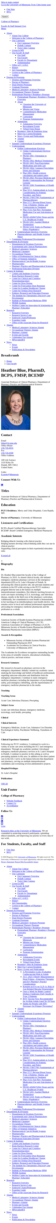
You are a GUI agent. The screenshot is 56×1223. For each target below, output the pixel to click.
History (15, 901)
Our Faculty (12, 363)
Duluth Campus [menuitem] (24, 45)
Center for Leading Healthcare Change (28, 1158)
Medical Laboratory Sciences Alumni (28, 1197)
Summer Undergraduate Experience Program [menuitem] (31, 143)
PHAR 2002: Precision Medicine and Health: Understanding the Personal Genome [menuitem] (39, 180)
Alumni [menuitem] (20, 138)
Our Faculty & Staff (20, 886)
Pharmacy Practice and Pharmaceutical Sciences (32, 1136)
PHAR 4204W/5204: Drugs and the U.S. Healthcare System (38, 1088)
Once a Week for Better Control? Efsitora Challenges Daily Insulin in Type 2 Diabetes (38, 994)
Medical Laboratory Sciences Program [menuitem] (28, 89)
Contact (15, 908)
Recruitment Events (31, 959)
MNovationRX (18, 1210)
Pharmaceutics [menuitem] (18, 264)
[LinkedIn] (28, 485)
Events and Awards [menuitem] (20, 335)
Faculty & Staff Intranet (11, 26)
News (9, 1212)
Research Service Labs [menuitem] (22, 315)
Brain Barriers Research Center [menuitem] (25, 276)
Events (15, 1217)
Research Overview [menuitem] (20, 313)
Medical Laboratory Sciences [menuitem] (24, 249)
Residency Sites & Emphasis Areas (32, 964)
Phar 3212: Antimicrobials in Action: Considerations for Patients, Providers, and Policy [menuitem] (38, 192)
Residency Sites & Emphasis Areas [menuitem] (32, 131)
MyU (9, 12)
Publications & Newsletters (23, 1219)
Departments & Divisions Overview (27, 1114)
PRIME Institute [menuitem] (19, 303)
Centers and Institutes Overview (25, 1143)
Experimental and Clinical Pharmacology (29, 1116)
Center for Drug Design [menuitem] (22, 283)
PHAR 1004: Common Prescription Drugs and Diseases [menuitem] (38, 169)
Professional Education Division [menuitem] (26, 268)
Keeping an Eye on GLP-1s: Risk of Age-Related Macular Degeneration (38, 987)
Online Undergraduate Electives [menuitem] (31, 148)
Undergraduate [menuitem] (18, 146)
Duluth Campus (24, 878)
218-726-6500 (7, 453)
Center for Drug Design (22, 1153)
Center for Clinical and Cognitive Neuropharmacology (26, 1149)
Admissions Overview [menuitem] (32, 124)
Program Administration (33, 952)
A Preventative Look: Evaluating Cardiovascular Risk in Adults (37, 973)
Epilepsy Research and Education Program (30, 1163)
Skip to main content (10, 2)
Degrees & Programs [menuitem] (15, 77)
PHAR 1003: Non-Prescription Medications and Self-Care (36, 1034)
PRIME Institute (19, 1173)
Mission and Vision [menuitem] (31, 109)
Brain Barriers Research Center (25, 1146)
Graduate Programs (20, 920)
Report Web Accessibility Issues (26, 862)
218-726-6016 (7, 448)
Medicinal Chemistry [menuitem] (21, 251)
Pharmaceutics (18, 1134)
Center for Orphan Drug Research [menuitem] (26, 291)
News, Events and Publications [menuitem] (30, 136)
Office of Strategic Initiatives (24, 1129)
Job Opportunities (19, 903)
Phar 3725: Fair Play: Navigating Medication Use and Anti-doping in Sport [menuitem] (38, 212)
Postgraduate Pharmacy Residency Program (30, 928)
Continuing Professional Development (28, 1109)
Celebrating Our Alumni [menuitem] (22, 337)
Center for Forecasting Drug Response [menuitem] (28, 286)
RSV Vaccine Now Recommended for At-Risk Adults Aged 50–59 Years (39, 1000)
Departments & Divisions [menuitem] (17, 241)
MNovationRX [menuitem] (18, 340)
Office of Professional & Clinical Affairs (29, 1126)
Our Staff (21, 888)
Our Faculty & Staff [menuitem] (20, 53)
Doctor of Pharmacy (20, 915)
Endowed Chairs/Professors (24, 1187)
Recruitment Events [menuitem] (31, 126)
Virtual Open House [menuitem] (31, 129)
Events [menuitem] (15, 347)
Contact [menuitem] (15, 75)
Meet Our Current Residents (29, 967)
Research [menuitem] (10, 310)
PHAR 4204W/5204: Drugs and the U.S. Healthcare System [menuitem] (38, 218)
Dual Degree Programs (22, 918)
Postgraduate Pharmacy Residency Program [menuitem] (30, 94)
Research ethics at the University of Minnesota (21, 831)
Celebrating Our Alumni (22, 1207)
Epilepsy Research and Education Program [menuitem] (30, 293)
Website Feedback (14, 801)
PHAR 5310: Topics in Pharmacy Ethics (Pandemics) (37, 1098)
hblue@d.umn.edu (9, 443)
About (9, 866)
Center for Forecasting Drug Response (28, 1156)
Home (9, 361)
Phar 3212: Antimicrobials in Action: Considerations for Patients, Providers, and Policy (38, 1062)
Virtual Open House (31, 962)
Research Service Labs (22, 1185)
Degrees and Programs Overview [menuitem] (26, 80)
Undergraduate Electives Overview (32, 1102)
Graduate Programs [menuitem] (20, 87)
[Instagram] (28, 819)
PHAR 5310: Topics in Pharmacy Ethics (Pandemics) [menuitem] (37, 228)
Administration (23, 896)
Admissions (22, 954)
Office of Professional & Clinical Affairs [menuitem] (29, 256)
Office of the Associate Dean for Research (30, 1192)
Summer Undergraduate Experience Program (31, 1013)
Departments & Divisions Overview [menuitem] (27, 244)
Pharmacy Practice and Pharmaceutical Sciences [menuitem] (32, 266)
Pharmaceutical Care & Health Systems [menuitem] (29, 261)
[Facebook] (28, 816)
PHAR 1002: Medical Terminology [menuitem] (38, 161)
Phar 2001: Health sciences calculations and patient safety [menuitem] (35, 174)
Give (24, 26)
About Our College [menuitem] (20, 35)
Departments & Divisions (17, 1111)
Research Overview (20, 1183)
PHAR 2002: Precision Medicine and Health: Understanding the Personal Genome (39, 1050)
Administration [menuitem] (23, 62)
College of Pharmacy (10, 21)
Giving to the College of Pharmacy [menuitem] (27, 72)
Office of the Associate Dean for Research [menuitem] (30, 322)
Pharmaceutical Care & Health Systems (29, 1131)
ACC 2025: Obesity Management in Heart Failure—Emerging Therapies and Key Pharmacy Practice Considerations (38, 980)
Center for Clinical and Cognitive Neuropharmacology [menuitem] (26, 279)
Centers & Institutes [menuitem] (15, 271)
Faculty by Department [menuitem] (27, 60)
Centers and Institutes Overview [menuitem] (25, 273)
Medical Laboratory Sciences (24, 1119)
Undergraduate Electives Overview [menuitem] (32, 232)
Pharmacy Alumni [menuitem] (19, 332)
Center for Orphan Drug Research (26, 1161)
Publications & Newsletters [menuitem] (23, 349)
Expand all (5, 555)
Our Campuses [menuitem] (18, 40)
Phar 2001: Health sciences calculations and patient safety (35, 1044)
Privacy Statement (7, 862)
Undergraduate (18, 1016)
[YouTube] (28, 824)
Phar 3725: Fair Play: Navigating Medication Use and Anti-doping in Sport (38, 1082)
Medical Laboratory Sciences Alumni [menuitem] (28, 327)
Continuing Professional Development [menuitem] (28, 239)
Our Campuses (18, 874)
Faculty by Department (27, 893)
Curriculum (28, 950)
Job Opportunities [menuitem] (19, 70)
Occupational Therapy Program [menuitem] (25, 92)
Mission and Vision (31, 942)
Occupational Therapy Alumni (25, 1200)
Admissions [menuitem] (22, 121)
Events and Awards (20, 1205)
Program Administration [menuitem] (33, 119)
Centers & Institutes (15, 1141)
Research (10, 1180)
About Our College (20, 869)
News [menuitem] (9, 342)
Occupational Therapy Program (25, 925)
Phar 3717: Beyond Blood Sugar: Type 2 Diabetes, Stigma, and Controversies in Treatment (37, 1074)
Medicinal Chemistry (21, 1121)
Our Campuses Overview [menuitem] (28, 43)
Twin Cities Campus (26, 881)
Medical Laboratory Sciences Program (28, 923)
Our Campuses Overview (28, 876)
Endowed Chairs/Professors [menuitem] (24, 318)
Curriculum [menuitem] (28, 116)
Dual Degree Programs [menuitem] (22, 85)
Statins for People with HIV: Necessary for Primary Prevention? (38, 1005)
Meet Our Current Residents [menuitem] (29, 134)
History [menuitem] (15, 67)
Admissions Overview (32, 957)
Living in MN (18, 883)
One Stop (11, 9)
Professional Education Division (26, 1138)
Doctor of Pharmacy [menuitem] (20, 82)
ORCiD (4, 784)
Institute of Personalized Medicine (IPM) (29, 1170)
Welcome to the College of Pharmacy (28, 871)
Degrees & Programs (15, 910)
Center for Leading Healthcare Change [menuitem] (28, 288)
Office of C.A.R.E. (20, 898)
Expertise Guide (19, 1190)
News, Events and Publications (30, 969)
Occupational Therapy (21, 1124)
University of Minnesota (27, 857)
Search (5, 17)
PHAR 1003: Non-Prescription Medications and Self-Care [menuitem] (36, 164)
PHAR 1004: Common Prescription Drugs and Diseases (38, 1039)
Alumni (20, 1008)
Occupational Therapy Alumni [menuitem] (25, 330)
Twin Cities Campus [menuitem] (26, 48)
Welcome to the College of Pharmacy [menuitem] (28, 38)
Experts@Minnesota (10, 474)
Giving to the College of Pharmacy (27, 905)
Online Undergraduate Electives (31, 1018)
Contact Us (11, 803)
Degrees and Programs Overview (26, 913)
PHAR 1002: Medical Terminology (38, 1031)
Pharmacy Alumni (19, 1202)
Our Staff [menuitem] (21, 55)
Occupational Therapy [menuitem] (21, 254)
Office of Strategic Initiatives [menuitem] (24, 259)
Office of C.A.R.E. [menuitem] (20, 65)
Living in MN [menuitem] (18, 50)
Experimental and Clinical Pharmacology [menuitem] (29, 246)
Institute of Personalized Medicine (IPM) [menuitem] (29, 300)
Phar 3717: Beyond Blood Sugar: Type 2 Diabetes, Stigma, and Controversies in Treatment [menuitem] (37, 204)
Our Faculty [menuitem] (22, 58)
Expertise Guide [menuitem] (19, 320)
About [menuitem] (9, 33)
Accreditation (12, 806)
